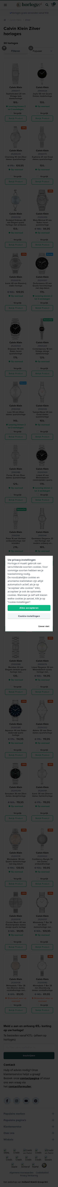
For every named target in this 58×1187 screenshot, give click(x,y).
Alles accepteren (28, 608)
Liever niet (44, 626)
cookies (37, 566)
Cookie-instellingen (29, 616)
